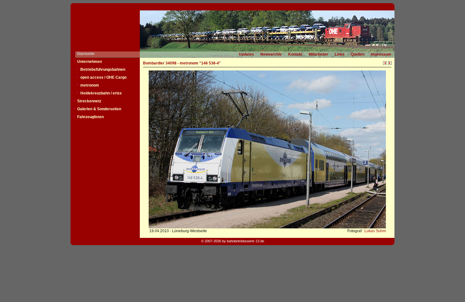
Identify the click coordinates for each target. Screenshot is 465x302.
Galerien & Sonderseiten (99, 109)
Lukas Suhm (374, 231)
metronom (89, 85)
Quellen (357, 54)
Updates (246, 54)
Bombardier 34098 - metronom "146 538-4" (182, 63)
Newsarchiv (271, 54)
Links (339, 54)
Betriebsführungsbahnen (102, 69)
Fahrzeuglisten (90, 117)
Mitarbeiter (318, 54)
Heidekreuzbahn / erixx (101, 93)
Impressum (381, 54)
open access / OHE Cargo (103, 77)
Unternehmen (89, 61)
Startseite (86, 53)
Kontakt (295, 54)
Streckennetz (89, 101)
